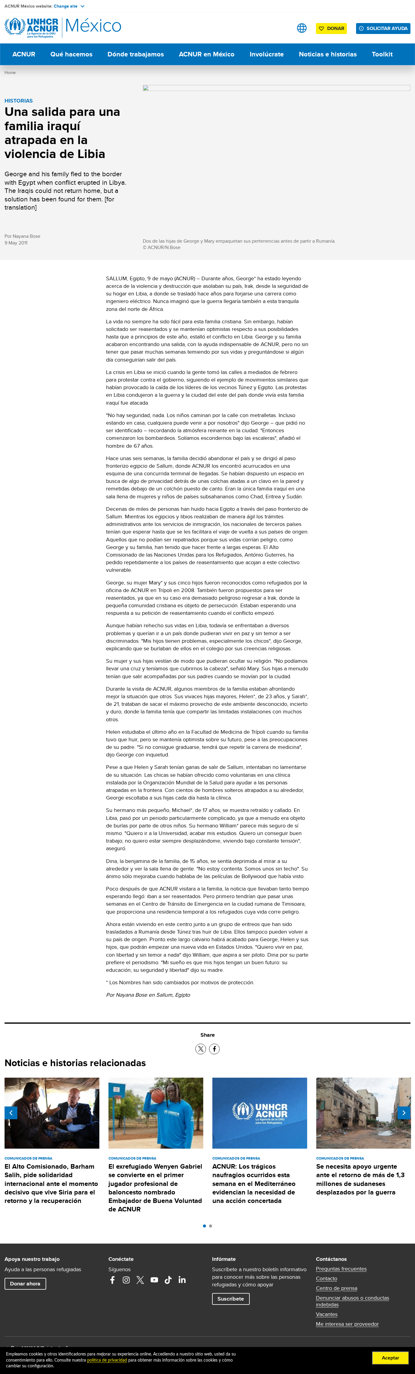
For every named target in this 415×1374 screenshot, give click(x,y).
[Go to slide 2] (212, 1227)
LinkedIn (182, 1280)
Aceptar (390, 1357)
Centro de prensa (336, 1288)
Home (10, 72)
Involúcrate (267, 54)
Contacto (326, 1278)
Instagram (126, 1280)
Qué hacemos (71, 54)
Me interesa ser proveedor (347, 1324)
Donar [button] (335, 28)
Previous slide (11, 1112)
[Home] (47, 28)
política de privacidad (107, 1360)
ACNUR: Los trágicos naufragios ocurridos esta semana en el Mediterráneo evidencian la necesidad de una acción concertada (254, 1183)
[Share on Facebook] (214, 1049)
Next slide (404, 1112)
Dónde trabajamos (136, 54)
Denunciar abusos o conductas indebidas (352, 1301)
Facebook (112, 1280)
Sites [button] (302, 28)
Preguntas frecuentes (341, 1268)
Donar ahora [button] (25, 1284)
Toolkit (382, 54)
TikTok (168, 1280)
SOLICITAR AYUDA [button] (387, 28)
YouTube (154, 1280)
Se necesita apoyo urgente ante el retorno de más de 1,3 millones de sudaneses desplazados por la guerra (360, 1179)
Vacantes (327, 1314)
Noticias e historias (328, 54)
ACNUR (23, 54)
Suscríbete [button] (231, 1299)
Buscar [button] (283, 28)
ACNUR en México (207, 54)
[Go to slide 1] (206, 1227)
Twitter (140, 1280)
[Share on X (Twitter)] (200, 1049)
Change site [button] (65, 6)
